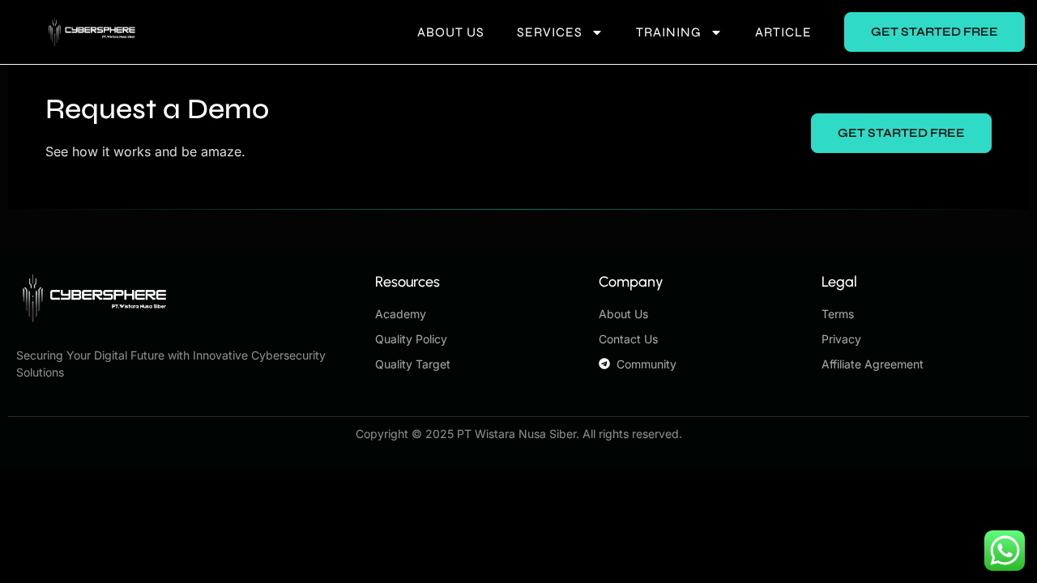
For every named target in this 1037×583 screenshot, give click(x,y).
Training (669, 32)
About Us (450, 32)
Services (550, 32)
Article (783, 32)
